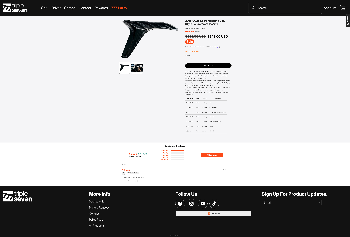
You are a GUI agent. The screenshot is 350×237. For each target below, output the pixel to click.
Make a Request (99, 207)
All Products (96, 225)
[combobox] (285, 8)
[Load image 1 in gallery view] (124, 68)
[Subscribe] (319, 202)
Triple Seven (177, 235)
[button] (44, 7)
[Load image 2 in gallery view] (137, 68)
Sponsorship (96, 201)
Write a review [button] (212, 155)
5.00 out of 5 (142, 154)
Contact (94, 213)
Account (330, 8)
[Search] (254, 8)
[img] (126, 170)
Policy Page (96, 219)
